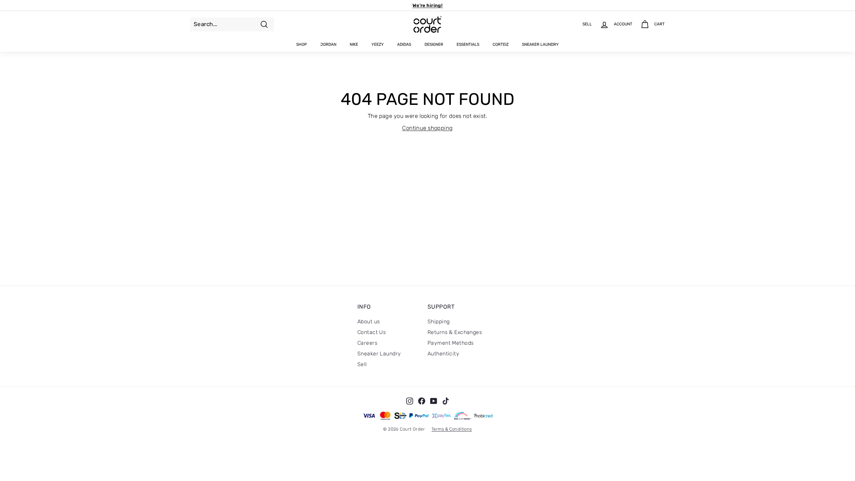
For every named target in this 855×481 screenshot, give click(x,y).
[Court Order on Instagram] (409, 401)
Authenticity (443, 353)
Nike (354, 44)
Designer (433, 44)
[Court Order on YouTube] (433, 401)
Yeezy (377, 44)
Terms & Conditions (452, 429)
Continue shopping (427, 128)
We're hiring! (427, 5)
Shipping (439, 321)
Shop (301, 44)
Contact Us (371, 332)
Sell (362, 364)
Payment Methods (451, 343)
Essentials (468, 44)
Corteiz (501, 44)
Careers (367, 343)
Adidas (404, 44)
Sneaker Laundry (540, 44)
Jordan (328, 44)
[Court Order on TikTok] (445, 401)
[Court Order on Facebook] (421, 401)
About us (368, 321)
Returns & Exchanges (455, 332)
